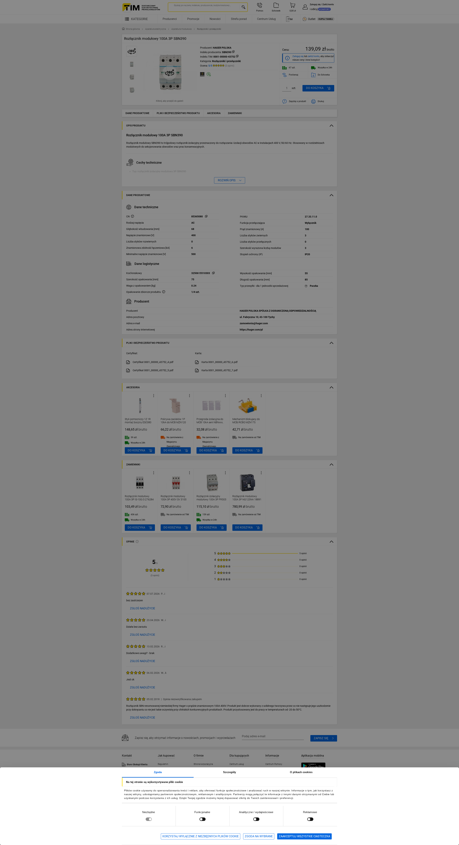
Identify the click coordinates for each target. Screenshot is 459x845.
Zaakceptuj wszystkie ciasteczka (304, 836)
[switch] (202, 819)
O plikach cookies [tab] (301, 772)
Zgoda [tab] (158, 772)
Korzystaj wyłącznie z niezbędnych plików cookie (200, 836)
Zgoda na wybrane (259, 836)
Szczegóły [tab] (229, 772)
